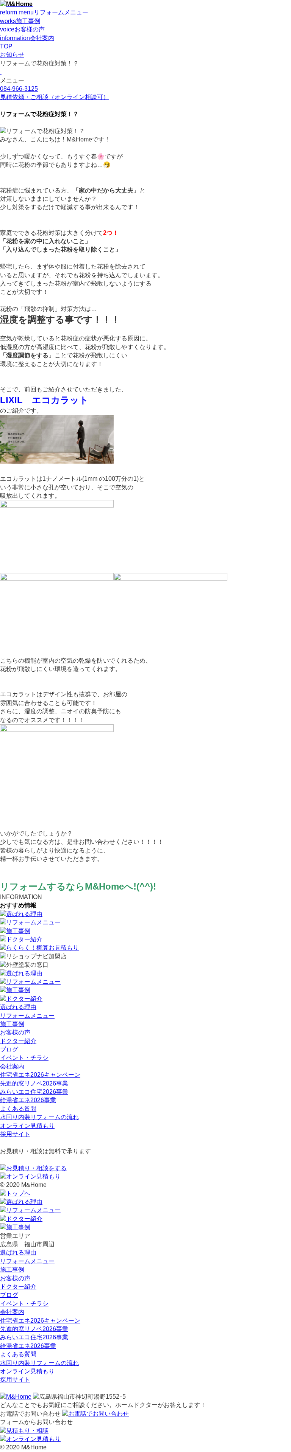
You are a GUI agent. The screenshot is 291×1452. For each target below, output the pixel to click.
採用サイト (15, 1134)
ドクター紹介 (18, 1041)
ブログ (9, 1049)
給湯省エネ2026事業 (28, 1100)
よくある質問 (18, 1109)
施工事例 (12, 1024)
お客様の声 (15, 1032)
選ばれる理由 (18, 1007)
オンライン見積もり (27, 1126)
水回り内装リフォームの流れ (39, 1117)
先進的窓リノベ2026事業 (34, 1083)
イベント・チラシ (24, 1057)
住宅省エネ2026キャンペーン (40, 1075)
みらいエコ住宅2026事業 (34, 1092)
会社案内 (12, 1066)
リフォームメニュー (27, 1016)
